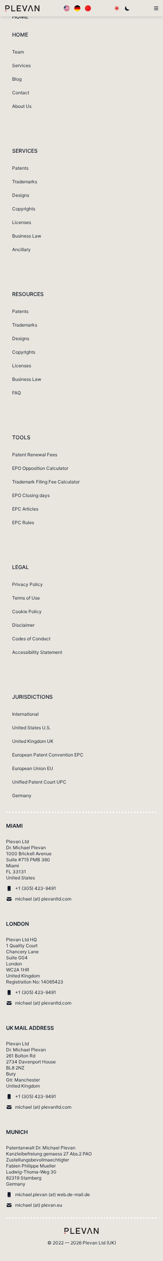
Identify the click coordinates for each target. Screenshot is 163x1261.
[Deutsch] (77, 8)
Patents (20, 168)
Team (18, 52)
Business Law (26, 236)
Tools (21, 437)
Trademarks (24, 181)
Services (21, 65)
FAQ (16, 393)
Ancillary (21, 249)
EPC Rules (23, 522)
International (25, 714)
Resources (28, 294)
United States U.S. (31, 727)
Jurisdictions (32, 696)
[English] (66, 8)
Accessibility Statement (37, 652)
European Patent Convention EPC (47, 755)
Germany (21, 795)
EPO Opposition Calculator (40, 468)
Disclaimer (23, 625)
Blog (17, 79)
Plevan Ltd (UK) (99, 1243)
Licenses (21, 222)
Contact (20, 92)
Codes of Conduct (31, 638)
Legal (20, 567)
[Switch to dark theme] (127, 8)
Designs (20, 195)
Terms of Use (26, 598)
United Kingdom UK (32, 741)
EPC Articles (25, 509)
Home (20, 16)
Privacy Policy (27, 584)
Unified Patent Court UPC (39, 782)
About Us (21, 106)
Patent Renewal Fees (34, 454)
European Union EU (32, 768)
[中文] (88, 8)
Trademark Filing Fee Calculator (46, 482)
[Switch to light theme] (116, 8)
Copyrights (23, 209)
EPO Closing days (31, 495)
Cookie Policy (27, 611)
